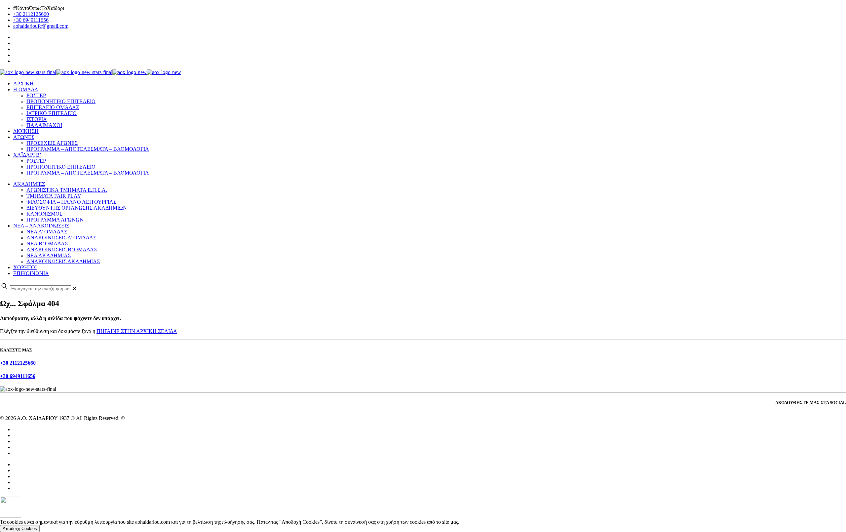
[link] (74, 288)
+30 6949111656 (31, 20)
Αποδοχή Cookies (20, 528)
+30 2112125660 (31, 14)
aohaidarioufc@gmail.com (40, 26)
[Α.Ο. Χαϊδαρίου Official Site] (90, 72)
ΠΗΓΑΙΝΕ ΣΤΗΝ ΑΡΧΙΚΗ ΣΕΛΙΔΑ (136, 331)
